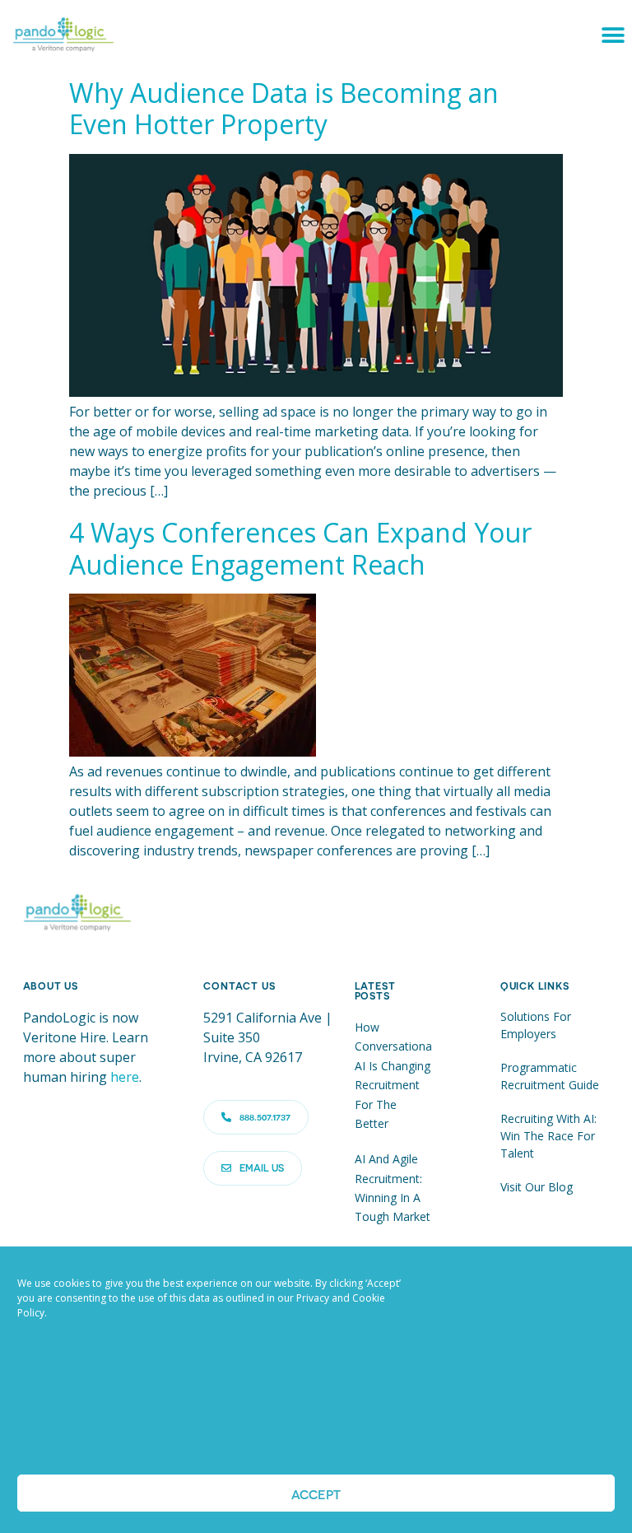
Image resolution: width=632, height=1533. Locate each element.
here (124, 1077)
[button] (613, 35)
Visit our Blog (536, 1187)
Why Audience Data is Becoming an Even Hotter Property (284, 108)
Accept (316, 1493)
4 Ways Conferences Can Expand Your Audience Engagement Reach (300, 548)
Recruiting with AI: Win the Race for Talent (548, 1136)
